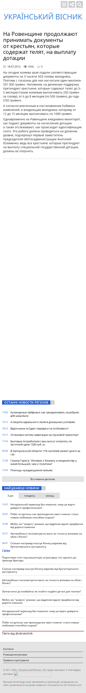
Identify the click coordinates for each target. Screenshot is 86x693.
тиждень (29, 495)
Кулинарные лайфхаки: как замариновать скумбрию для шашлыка (44, 414)
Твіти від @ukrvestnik (17, 633)
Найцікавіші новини (21, 488)
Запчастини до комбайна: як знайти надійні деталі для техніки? (41, 591)
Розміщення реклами (15, 654)
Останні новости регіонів (26, 402)
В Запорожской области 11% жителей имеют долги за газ (45, 452)
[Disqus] (43, 215)
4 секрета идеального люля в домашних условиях (42, 422)
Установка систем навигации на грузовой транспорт (44, 435)
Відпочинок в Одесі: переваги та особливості (39, 428)
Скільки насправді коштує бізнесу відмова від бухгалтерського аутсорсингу (38, 544)
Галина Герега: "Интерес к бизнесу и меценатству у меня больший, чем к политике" (43, 462)
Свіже (6, 551)
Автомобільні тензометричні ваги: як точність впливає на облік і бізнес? (46, 535)
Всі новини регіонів (42, 479)
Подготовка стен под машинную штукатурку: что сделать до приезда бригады (39, 559)
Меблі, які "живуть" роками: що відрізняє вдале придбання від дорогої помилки (46, 525)
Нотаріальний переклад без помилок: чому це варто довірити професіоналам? (42, 506)
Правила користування (16, 660)
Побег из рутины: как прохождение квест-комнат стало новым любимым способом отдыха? (44, 515)
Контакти (8, 648)
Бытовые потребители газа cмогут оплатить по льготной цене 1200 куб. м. (41, 442)
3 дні (10, 495)
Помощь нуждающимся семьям (31, 470)
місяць (50, 495)
